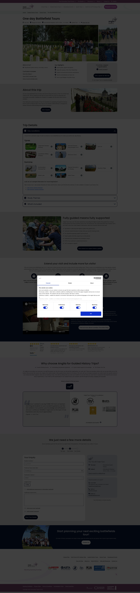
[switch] (62, 307)
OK (91, 313)
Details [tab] (70, 283)
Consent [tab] (48, 283)
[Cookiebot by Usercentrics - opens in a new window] (94, 278)
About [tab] (91, 283)
